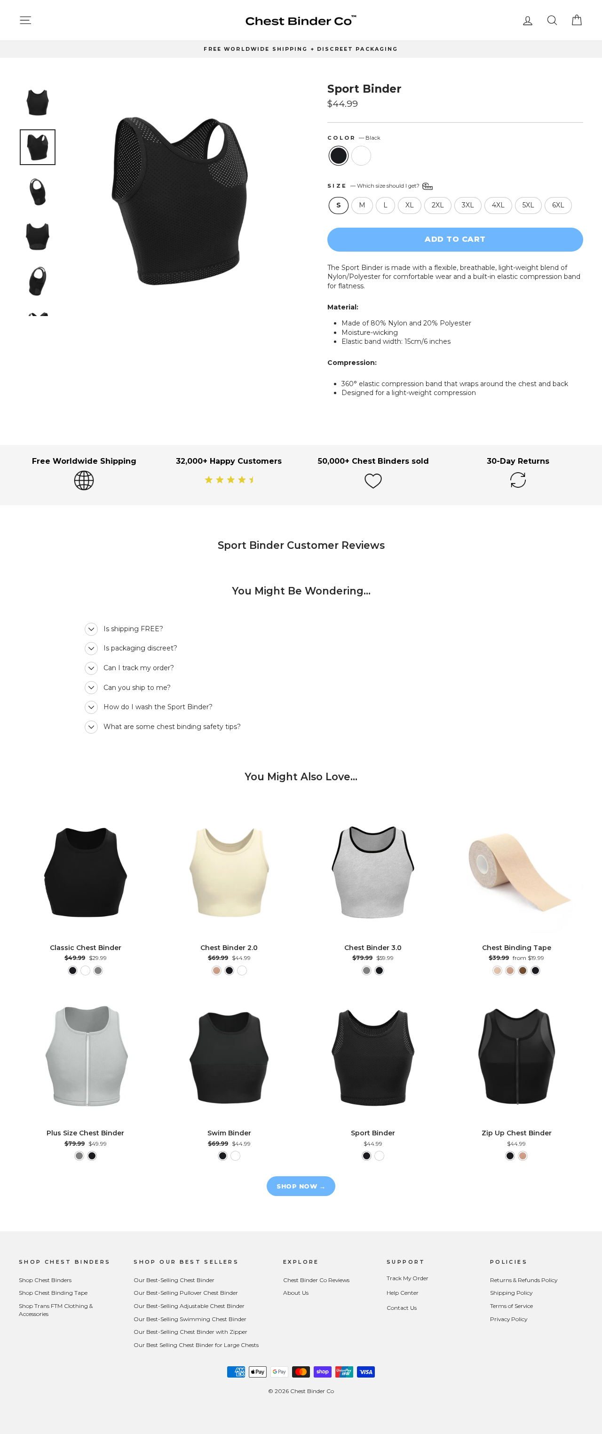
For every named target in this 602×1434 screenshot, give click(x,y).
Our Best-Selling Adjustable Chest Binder (189, 1305)
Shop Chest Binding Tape (53, 1292)
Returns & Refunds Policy (523, 1279)
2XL (438, 205)
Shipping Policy (511, 1292)
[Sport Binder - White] (379, 1155)
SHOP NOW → (301, 1186)
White (361, 155)
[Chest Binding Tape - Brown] (522, 970)
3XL (468, 205)
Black (338, 155)
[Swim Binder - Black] (222, 1155)
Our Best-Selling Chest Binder (174, 1279)
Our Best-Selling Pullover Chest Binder (186, 1292)
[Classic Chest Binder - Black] (72, 970)
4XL (498, 205)
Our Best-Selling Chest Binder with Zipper (190, 1331)
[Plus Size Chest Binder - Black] (91, 1155)
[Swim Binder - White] (235, 1155)
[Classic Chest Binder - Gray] (98, 970)
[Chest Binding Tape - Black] (535, 970)
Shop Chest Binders (45, 1279)
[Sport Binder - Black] (366, 1155)
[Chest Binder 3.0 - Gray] (366, 970)
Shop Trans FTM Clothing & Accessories (56, 1309)
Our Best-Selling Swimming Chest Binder (190, 1319)
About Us (296, 1292)
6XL (558, 205)
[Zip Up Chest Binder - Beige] (522, 1155)
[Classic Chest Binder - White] (85, 970)
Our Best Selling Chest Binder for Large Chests (196, 1344)
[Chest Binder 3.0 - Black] (379, 970)
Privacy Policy (508, 1319)
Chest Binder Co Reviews (316, 1279)
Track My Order (407, 1278)
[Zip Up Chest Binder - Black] (510, 1155)
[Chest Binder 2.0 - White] (242, 970)
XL (409, 205)
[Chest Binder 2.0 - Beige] (216, 970)
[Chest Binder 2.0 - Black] (229, 970)
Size (374, 185)
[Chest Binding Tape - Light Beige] (497, 970)
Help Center (403, 1292)
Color (353, 138)
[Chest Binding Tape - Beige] (510, 970)
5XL (528, 205)
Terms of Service (511, 1305)
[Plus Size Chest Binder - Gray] (79, 1155)
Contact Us (402, 1307)
